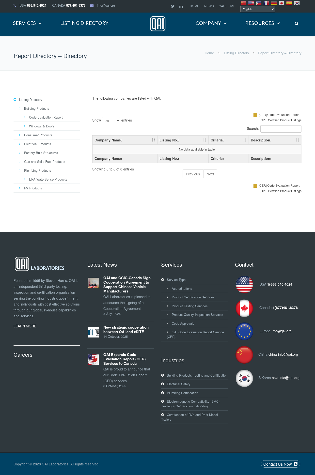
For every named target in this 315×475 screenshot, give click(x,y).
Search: (253, 128)
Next (210, 173)
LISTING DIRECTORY (84, 23)
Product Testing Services (190, 306)
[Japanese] (282, 2)
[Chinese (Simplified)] (243, 2)
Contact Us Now (277, 464)
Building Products (36, 108)
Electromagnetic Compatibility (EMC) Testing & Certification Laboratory (190, 403)
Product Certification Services (193, 297)
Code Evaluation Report (46, 117)
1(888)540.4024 (279, 284)
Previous (193, 173)
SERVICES (24, 23)
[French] (266, 2)
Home (209, 52)
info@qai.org (106, 5)
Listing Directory (236, 52)
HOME (194, 6)
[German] (274, 2)
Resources (259, 23)
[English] (251, 2)
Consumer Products (38, 135)
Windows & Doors (41, 126)
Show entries (112, 120)
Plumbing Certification (182, 392)
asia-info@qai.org (285, 377)
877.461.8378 (75, 5)
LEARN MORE (25, 325)
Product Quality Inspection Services (197, 314)
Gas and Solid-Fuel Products (44, 161)
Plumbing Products (37, 170)
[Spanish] (289, 2)
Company (208, 23)
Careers (23, 354)
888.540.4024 (36, 5)
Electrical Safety (178, 384)
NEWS (209, 6)
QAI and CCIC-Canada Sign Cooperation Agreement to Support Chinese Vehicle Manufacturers (127, 284)
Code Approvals (183, 323)
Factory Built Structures (41, 152)
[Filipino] (259, 2)
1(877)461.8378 (285, 307)
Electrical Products (37, 143)
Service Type (176, 279)
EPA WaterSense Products (48, 179)
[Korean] (297, 2)
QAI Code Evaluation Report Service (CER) (195, 334)
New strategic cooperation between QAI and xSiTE (126, 329)
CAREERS (226, 6)
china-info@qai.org (283, 354)
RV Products (33, 188)
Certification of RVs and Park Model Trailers (189, 417)
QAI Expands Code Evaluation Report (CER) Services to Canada (124, 359)
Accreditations (182, 288)
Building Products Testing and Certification (197, 375)
